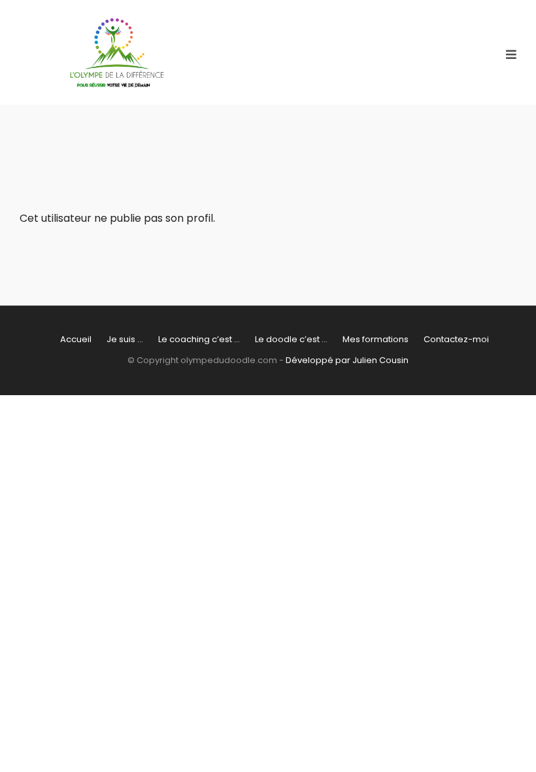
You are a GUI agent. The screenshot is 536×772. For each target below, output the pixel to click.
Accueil (76, 339)
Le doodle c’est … (291, 339)
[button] (511, 54)
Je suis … (125, 339)
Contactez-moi (456, 339)
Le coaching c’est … (199, 339)
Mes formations (376, 339)
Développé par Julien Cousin (347, 360)
